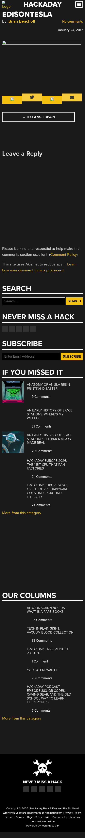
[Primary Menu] (79, 4)
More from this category (21, 513)
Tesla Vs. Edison (38, 117)
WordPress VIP (50, 825)
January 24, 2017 (70, 30)
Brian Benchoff (21, 21)
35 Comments (41, 620)
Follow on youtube (19, 329)
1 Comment (39, 661)
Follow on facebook (5, 329)
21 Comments (41, 426)
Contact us (33, 329)
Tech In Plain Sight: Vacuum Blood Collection (50, 630)
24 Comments (41, 477)
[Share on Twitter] (10, 29)
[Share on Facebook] (4, 29)
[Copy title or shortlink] (27, 30)
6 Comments (40, 710)
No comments (72, 21)
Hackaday (42, 4)
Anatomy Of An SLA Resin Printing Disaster (48, 387)
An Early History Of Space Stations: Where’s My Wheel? (49, 414)
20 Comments (41, 451)
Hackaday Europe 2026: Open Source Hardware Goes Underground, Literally (47, 491)
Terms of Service (15, 817)
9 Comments (40, 397)
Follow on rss (26, 329)
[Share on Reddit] (21, 29)
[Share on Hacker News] (16, 29)
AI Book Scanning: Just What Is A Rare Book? (47, 610)
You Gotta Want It (43, 670)
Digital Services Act (38, 817)
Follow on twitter (12, 329)
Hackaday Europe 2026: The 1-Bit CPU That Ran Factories (47, 465)
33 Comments (41, 641)
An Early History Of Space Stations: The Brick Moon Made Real (49, 439)
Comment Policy (63, 254)
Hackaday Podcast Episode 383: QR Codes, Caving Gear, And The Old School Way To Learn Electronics (49, 694)
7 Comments (40, 505)
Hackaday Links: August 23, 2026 (47, 651)
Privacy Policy (72, 812)
